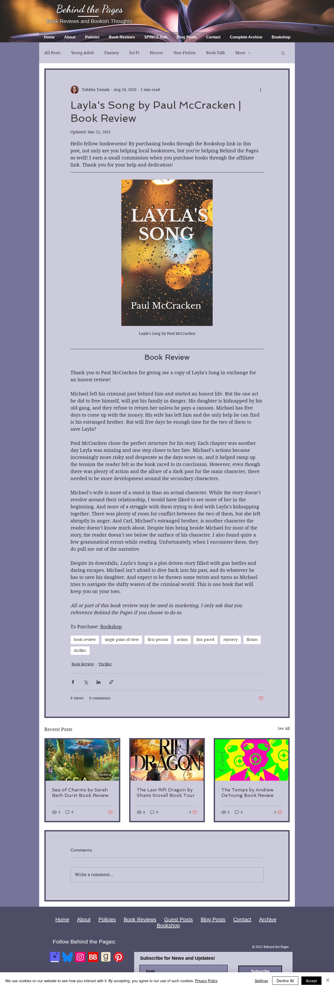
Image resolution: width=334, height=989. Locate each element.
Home (62, 919)
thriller (80, 650)
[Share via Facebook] (72, 682)
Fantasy (111, 52)
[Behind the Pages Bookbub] (93, 957)
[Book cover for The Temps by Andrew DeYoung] (251, 760)
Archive (267, 919)
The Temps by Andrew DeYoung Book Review (247, 792)
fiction (252, 639)
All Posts (52, 52)
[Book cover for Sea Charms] (82, 760)
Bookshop (168, 925)
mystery (230, 639)
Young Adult (82, 52)
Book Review (82, 664)
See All (284, 728)
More (240, 52)
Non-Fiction (185, 52)
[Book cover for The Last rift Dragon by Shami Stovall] (167, 760)
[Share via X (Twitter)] (85, 682)
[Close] (328, 980)
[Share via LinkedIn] (98, 682)
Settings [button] (261, 980)
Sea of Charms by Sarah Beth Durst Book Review (80, 792)
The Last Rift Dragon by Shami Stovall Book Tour (166, 792)
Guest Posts (178, 919)
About (84, 919)
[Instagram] (80, 957)
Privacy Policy (206, 980)
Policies (107, 919)
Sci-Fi (134, 52)
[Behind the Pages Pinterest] (119, 957)
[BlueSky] (67, 957)
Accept (311, 980)
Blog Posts (213, 919)
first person (158, 639)
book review (85, 639)
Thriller (105, 664)
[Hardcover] (55, 957)
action (182, 639)
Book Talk (215, 52)
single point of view (122, 639)
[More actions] (260, 90)
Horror (156, 52)
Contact (242, 919)
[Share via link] (111, 682)
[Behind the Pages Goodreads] (106, 957)
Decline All (285, 980)
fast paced (205, 639)
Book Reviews (140, 919)
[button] (283, 53)
